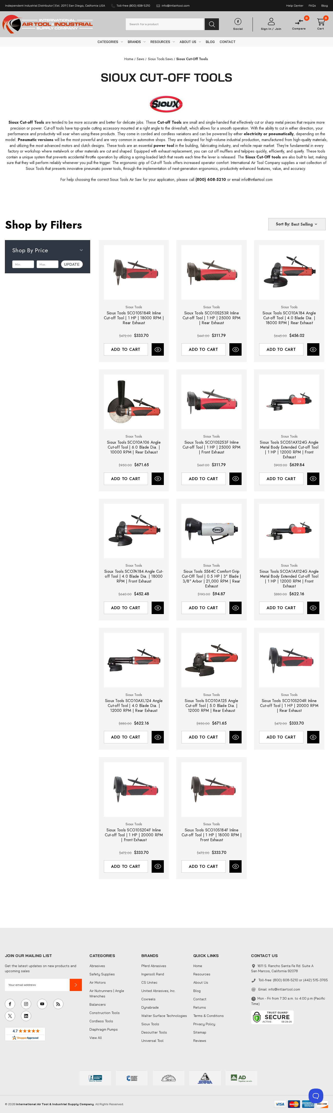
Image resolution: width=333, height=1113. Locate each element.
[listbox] (304, 224)
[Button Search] (212, 24)
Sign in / (267, 28)
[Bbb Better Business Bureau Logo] (95, 1077)
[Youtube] (42, 1004)
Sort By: (283, 224)
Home (197, 966)
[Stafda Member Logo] (205, 1077)
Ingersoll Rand (152, 974)
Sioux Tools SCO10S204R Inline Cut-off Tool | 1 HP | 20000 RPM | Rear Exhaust (289, 705)
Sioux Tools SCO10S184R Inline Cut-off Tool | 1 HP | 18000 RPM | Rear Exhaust (134, 318)
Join (278, 28)
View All (95, 1038)
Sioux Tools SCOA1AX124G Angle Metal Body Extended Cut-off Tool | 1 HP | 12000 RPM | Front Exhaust (289, 579)
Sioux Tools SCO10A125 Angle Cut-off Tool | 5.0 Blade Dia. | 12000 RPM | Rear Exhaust (211, 705)
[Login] (271, 21)
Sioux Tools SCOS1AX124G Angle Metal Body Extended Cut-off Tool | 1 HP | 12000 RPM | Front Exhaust (289, 450)
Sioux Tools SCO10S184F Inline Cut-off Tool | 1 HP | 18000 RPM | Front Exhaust (212, 835)
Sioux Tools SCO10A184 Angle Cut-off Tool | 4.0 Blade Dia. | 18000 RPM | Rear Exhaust (289, 318)
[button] (76, 985)
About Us (200, 982)
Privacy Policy (204, 1024)
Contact (199, 999)
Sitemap (199, 1032)
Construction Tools (104, 1013)
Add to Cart (125, 349)
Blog (197, 991)
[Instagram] (26, 1004)
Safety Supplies (102, 974)
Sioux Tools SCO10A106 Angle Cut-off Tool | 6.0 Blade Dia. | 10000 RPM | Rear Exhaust (134, 447)
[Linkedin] (26, 1016)
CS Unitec (149, 982)
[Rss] (58, 1004)
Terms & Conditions (208, 1016)
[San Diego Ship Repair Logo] (168, 1077)
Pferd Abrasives (153, 966)
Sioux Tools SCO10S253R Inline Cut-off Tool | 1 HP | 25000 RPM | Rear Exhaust (212, 318)
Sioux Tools (150, 1024)
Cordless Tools (101, 1021)
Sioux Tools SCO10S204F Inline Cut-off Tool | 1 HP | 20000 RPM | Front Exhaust (134, 835)
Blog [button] (324, 5)
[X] (10, 1016)
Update (72, 264)
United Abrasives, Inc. (158, 991)
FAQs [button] (312, 5)
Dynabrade (150, 1007)
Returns (199, 1007)
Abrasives (97, 966)
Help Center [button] (294, 5)
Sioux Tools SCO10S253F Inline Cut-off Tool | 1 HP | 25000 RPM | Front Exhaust (212, 447)
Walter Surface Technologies (164, 1016)
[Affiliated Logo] (241, 1077)
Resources (201, 974)
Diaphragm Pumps (103, 1029)
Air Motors (97, 982)
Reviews (199, 1040)
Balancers (97, 1004)
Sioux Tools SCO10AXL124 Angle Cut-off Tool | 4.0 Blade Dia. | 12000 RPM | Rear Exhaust (134, 705)
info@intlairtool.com (284, 989)
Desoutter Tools (154, 1032)
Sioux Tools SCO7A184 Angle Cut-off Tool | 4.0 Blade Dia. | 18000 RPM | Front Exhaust (133, 576)
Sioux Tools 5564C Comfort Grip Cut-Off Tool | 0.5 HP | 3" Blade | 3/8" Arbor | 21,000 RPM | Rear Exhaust (211, 579)
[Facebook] (10, 1004)
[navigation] (128, 58)
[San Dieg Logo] (132, 1077)
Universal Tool (152, 1040)
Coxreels (148, 999)
